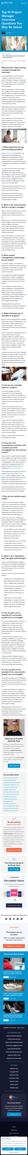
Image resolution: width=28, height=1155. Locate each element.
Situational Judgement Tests (11, 785)
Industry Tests (14, 1084)
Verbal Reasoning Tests (10, 780)
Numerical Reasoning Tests (11, 778)
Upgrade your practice (14, 946)
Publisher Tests (14, 1088)
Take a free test (14, 766)
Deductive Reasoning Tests (11, 808)
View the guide (14, 869)
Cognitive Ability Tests (10, 789)
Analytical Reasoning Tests (11, 810)
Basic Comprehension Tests (11, 806)
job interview (8, 153)
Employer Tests (14, 1081)
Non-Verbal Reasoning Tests (11, 794)
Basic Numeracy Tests (10, 803)
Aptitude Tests (14, 1068)
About (14, 1127)
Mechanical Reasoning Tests (11, 792)
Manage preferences (14, 1152)
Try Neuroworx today (14, 905)
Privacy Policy (14, 1136)
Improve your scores (14, 850)
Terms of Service (14, 1133)
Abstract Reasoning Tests (10, 787)
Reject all (20, 1149)
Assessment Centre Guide (14, 1058)
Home (3, 54)
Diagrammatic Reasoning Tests (12, 782)
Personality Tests (8, 801)
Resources (8, 54)
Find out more (14, 1114)
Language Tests (14, 1072)
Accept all (7, 1149)
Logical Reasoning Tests (10, 799)
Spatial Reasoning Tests (10, 796)
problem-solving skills (15, 468)
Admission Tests (14, 1075)
